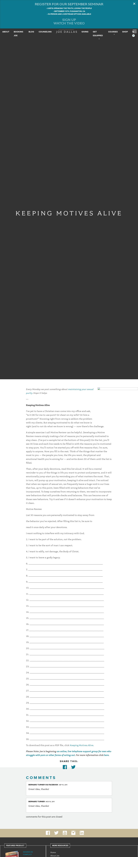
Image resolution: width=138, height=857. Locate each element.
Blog (31, 32)
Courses (113, 32)
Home (53, 852)
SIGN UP (69, 20)
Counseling (45, 32)
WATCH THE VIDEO (69, 23)
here (106, 755)
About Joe (54, 856)
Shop (125, 32)
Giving (85, 32)
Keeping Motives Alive (81, 745)
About (5, 32)
